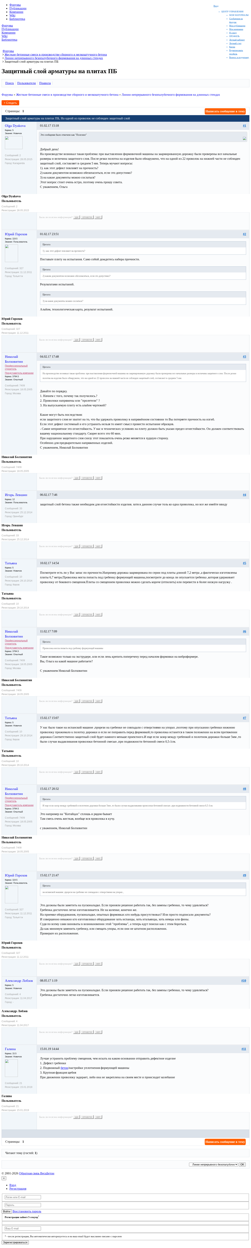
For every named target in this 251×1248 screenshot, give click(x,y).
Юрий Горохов (16, 234)
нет (98, 217)
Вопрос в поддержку (239, 57)
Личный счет (235, 43)
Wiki (12, 15)
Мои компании (236, 29)
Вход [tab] (12, 1185)
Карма (232, 47)
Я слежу (233, 33)
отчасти (87, 217)
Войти (6, 1211)
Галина (10, 1049)
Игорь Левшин (16, 495)
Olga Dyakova (15, 126)
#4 (244, 494)
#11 (244, 1049)
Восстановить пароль (27, 1211)
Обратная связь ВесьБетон (36, 1173)
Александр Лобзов (19, 981)
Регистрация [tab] (17, 1188)
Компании (16, 12)
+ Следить (10, 102)
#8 (244, 788)
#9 (244, 875)
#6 (244, 631)
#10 (243, 980)
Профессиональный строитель (16, 367)
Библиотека (17, 19)
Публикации (17, 8)
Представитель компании (19, 373)
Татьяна (11, 563)
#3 (244, 356)
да (76, 217)
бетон (64, 1067)
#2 (244, 234)
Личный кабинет (237, 40)
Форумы (15, 4)
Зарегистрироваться (15, 1242)
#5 (244, 563)
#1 (244, 125)
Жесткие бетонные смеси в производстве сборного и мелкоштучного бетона (67, 94)
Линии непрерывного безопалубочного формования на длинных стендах (171, 94)
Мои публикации (237, 25)
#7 (244, 718)
